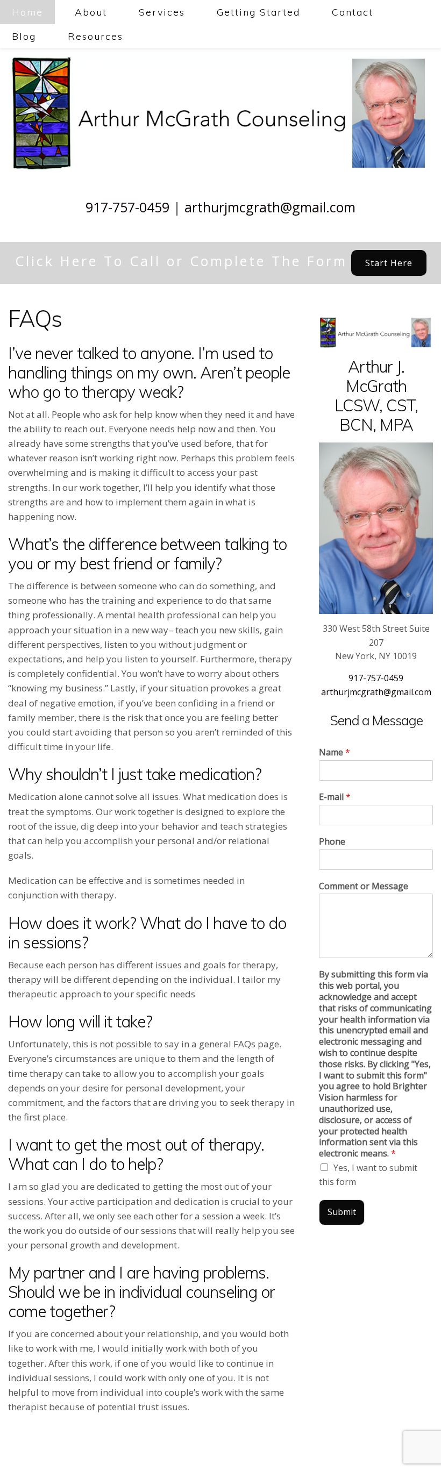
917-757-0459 (127, 207)
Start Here (388, 263)
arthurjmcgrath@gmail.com (269, 207)
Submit (342, 1212)
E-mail (335, 797)
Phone (332, 841)
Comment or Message (363, 886)
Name (334, 752)
